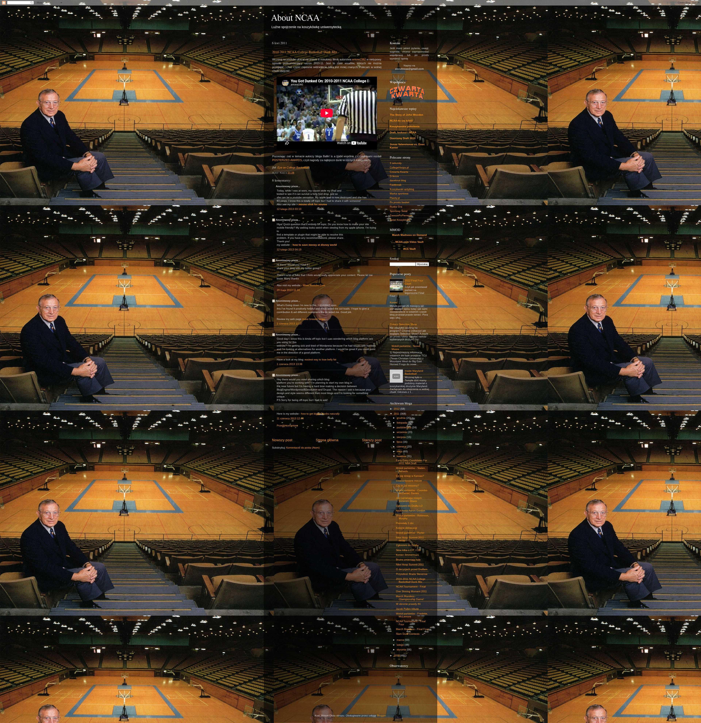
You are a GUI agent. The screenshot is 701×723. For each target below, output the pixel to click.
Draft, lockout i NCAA (403, 132)
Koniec (394, 302)
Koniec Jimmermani (407, 555)
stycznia (402, 649)
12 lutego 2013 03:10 (289, 209)
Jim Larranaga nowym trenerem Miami (409, 499)
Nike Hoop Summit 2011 (410, 564)
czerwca (402, 446)
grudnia (401, 418)
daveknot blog (398, 180)
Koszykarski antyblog (402, 189)
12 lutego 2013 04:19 (289, 249)
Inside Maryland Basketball (414, 372)
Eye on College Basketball (293, 167)
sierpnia (402, 437)
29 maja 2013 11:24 (288, 290)
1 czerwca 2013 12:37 (289, 323)
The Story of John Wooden (406, 114)
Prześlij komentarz (287, 425)
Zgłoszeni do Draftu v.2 (409, 505)
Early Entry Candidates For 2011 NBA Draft (411, 462)
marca (401, 640)
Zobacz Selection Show (403, 324)
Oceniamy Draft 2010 (402, 138)
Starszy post (372, 440)
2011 (397, 413)
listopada (402, 422)
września (402, 432)
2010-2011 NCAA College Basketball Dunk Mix (304, 52)
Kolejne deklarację (406, 528)
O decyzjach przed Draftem (412, 569)
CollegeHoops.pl (399, 167)
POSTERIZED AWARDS (287, 160)
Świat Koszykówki (400, 220)
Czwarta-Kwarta (399, 172)
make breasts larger (313, 319)
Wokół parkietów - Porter (410, 532)
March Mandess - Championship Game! (410, 598)
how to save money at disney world (315, 244)
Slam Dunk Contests (408, 634)
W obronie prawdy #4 (408, 604)
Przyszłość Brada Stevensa (411, 574)
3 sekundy (396, 163)
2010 (397, 655)
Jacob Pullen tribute (407, 609)
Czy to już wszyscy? (407, 485)
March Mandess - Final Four (412, 629)
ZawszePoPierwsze (401, 215)
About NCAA (295, 17)
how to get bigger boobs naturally (320, 413)
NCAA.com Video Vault (409, 242)
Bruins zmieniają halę (408, 559)
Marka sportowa (399, 193)
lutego (401, 644)
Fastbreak (395, 184)
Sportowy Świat (398, 211)
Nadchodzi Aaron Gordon (410, 510)
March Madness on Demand (409, 235)
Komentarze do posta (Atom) (303, 447)
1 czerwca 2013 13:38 (289, 364)
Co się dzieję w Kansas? (410, 476)
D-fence (394, 176)
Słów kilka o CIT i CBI (408, 550)
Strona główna (327, 440)
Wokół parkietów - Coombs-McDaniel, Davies (412, 492)
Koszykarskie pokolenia (405, 126)
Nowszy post (282, 440)
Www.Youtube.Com (314, 285)
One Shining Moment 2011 (411, 591)
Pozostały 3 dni (404, 523)
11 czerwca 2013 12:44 (290, 418)
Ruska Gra (396, 206)
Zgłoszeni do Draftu (407, 545)
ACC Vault (409, 249)
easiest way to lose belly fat (320, 359)
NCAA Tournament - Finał (411, 586)
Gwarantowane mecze (409, 480)
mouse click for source (312, 204)
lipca (400, 441)
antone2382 (359, 59)
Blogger (381, 715)
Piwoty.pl (395, 198)
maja (400, 451)
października (404, 427)
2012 (397, 408)
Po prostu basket (399, 202)
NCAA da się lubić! (401, 120)
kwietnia (402, 456)
